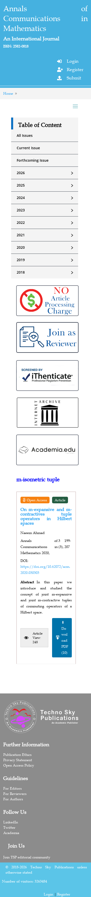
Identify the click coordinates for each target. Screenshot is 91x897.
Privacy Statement (17, 760)
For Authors (13, 799)
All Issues (25, 135)
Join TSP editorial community (26, 857)
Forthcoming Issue (33, 160)
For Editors (12, 788)
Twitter (9, 827)
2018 (46, 272)
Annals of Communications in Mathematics (45, 18)
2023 (46, 210)
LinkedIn (10, 822)
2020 (46, 247)
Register (75, 69)
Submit (74, 78)
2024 (46, 198)
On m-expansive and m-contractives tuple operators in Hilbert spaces (46, 516)
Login (72, 61)
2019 (46, 260)
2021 (46, 235)
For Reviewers (15, 793)
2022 (46, 223)
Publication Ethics (17, 754)
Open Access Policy (18, 765)
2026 (46, 173)
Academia (11, 832)
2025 (46, 185)
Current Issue (28, 147)
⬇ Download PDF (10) (64, 637)
